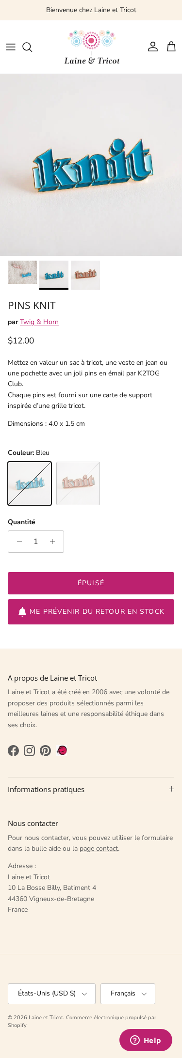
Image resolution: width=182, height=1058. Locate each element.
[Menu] (10, 47)
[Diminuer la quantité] (16, 541)
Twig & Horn (39, 322)
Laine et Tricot (46, 1017)
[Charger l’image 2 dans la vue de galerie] (91, 165)
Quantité (21, 522)
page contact (99, 848)
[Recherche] (32, 47)
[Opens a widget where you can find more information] (145, 1041)
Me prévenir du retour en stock (97, 611)
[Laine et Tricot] (91, 47)
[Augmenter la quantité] (55, 541)
